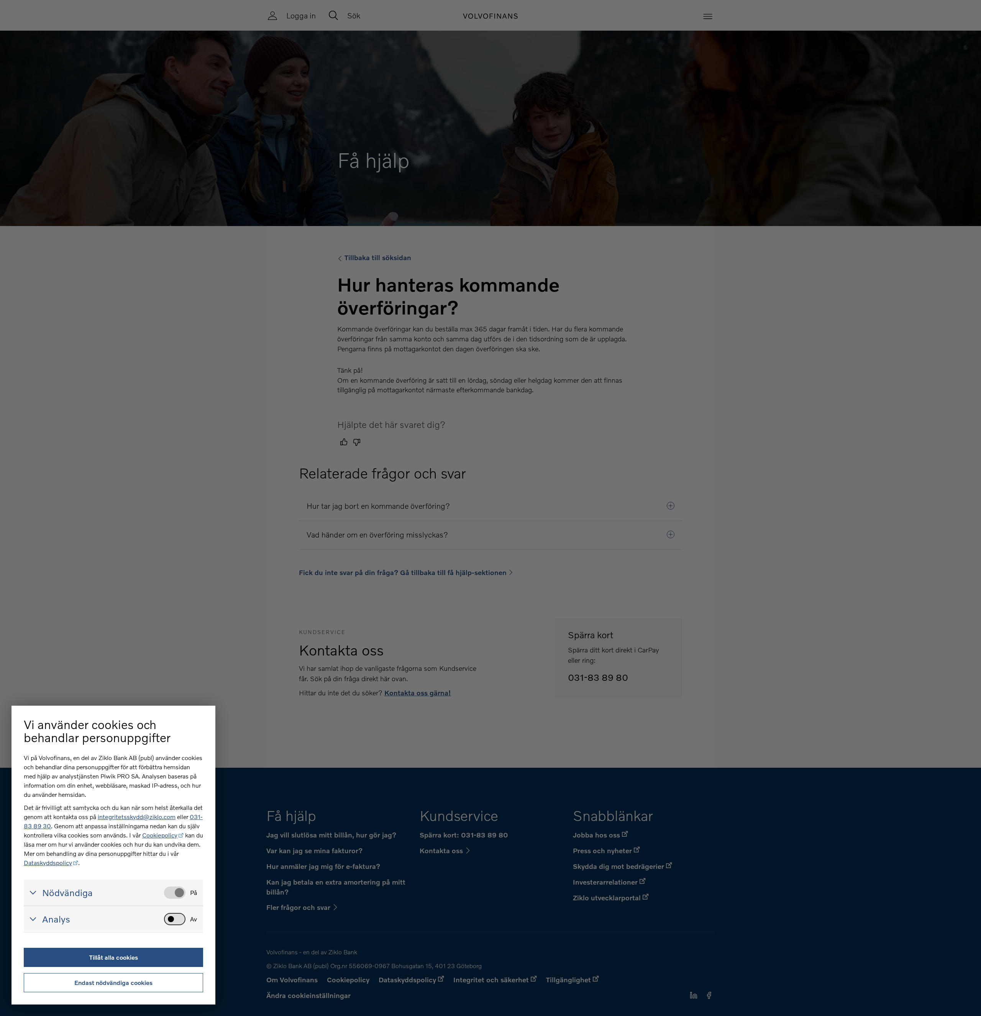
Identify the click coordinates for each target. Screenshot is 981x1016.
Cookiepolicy (159, 835)
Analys (56, 918)
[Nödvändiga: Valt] (174, 893)
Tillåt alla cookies (113, 957)
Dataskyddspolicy (48, 862)
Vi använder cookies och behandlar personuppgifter (97, 731)
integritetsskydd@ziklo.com (137, 816)
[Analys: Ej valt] (174, 919)
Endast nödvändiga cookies (113, 982)
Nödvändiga (67, 892)
